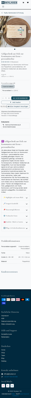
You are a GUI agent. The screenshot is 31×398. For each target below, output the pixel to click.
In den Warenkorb (21, 98)
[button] (1, 31)
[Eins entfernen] (2, 98)
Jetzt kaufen (16, 102)
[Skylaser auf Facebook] (7, 385)
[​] (28, 3)
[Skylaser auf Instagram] (3, 385)
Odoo (13, 394)
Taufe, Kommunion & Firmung (13, 13)
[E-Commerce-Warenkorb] (23, 3)
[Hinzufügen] (9, 98)
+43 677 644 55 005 (11, 377)
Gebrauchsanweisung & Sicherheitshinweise (12, 126)
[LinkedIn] (12, 385)
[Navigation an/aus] (3, 6)
